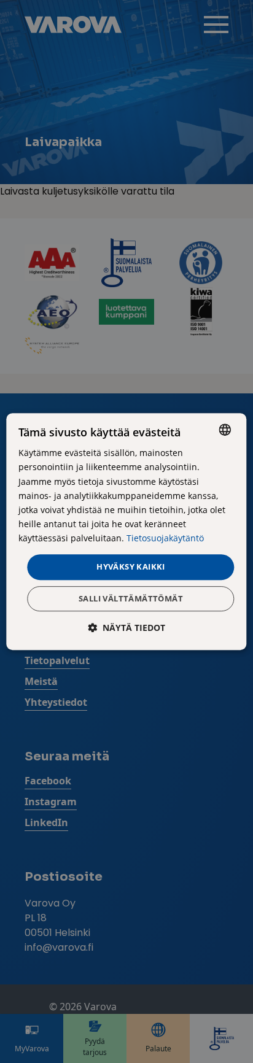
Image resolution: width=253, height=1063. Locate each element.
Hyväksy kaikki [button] (130, 566)
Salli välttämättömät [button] (131, 598)
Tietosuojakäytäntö (165, 538)
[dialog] (126, 531)
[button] (126, 627)
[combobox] (225, 429)
